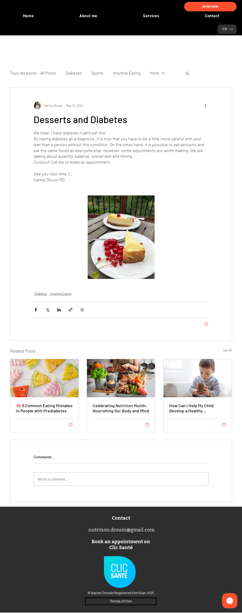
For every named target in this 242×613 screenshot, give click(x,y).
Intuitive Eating (126, 72)
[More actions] (205, 105)
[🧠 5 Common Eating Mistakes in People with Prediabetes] (44, 378)
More (154, 72)
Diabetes (73, 72)
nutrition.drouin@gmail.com (121, 530)
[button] (187, 73)
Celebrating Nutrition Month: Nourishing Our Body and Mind (121, 408)
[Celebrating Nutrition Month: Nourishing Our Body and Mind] (121, 378)
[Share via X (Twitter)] (47, 309)
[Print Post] (82, 309)
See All (227, 350)
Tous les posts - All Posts (33, 72)
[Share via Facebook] (36, 309)
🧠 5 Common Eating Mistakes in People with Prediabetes (44, 408)
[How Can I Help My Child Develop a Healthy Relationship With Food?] (198, 378)
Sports (97, 72)
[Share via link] (70, 309)
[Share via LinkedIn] (59, 309)
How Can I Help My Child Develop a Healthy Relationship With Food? (192, 408)
